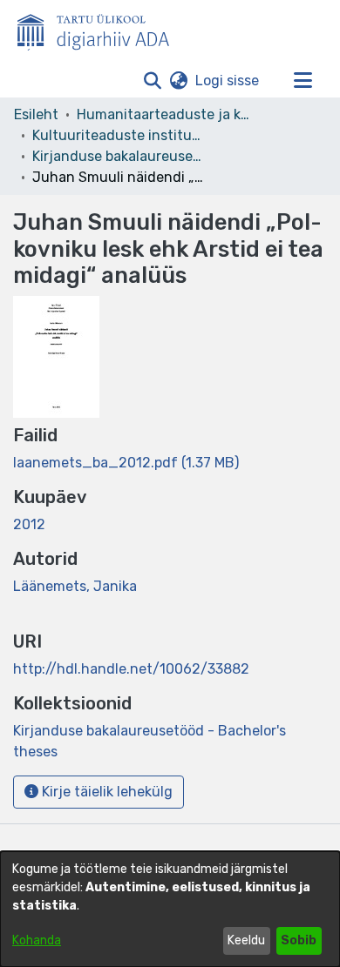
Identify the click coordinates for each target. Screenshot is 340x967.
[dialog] (170, 909)
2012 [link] (29, 524)
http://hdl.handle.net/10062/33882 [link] (131, 669)
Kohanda (36, 940)
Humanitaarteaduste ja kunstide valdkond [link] (164, 114)
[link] (126, 462)
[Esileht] (100, 28)
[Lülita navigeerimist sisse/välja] (302, 80)
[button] (152, 81)
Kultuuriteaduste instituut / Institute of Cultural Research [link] (119, 135)
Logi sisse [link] (228, 80)
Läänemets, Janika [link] (75, 586)
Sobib (298, 940)
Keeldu (246, 940)
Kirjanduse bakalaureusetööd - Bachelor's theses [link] (119, 156)
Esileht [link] (36, 114)
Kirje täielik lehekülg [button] (105, 791)
